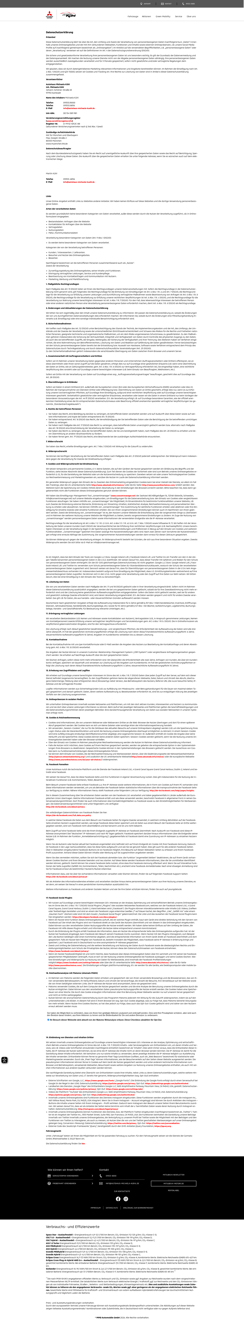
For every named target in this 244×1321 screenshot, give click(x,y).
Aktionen (146, 16)
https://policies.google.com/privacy (118, 1083)
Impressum (96, 1208)
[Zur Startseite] (65, 15)
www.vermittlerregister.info (59, 121)
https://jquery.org (162, 1126)
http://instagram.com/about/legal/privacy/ (98, 1109)
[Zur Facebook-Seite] (118, 1199)
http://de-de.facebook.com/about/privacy (65, 807)
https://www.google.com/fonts (99, 1080)
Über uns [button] (191, 16)
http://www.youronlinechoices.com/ (159, 485)
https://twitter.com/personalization (163, 1123)
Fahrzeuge (133, 16)
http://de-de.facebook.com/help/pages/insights (172, 790)
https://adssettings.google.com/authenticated (166, 1083)
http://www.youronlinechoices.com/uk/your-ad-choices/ (75, 759)
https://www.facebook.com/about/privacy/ (69, 951)
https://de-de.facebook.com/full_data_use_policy (68, 815)
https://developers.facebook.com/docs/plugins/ (94, 917)
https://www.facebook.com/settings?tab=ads (78, 962)
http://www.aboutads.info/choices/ (108, 485)
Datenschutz (112, 1208)
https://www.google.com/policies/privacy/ (76, 1089)
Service (178, 16)
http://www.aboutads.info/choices (148, 756)
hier (83, 1143)
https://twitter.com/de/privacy (122, 1123)
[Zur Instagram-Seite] (126, 1199)
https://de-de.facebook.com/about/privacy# (66, 876)
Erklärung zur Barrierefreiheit (138, 1208)
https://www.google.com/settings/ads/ (124, 1089)
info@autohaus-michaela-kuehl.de (79, 108)
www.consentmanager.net (123, 495)
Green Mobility (163, 16)
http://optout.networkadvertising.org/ (67, 756)
